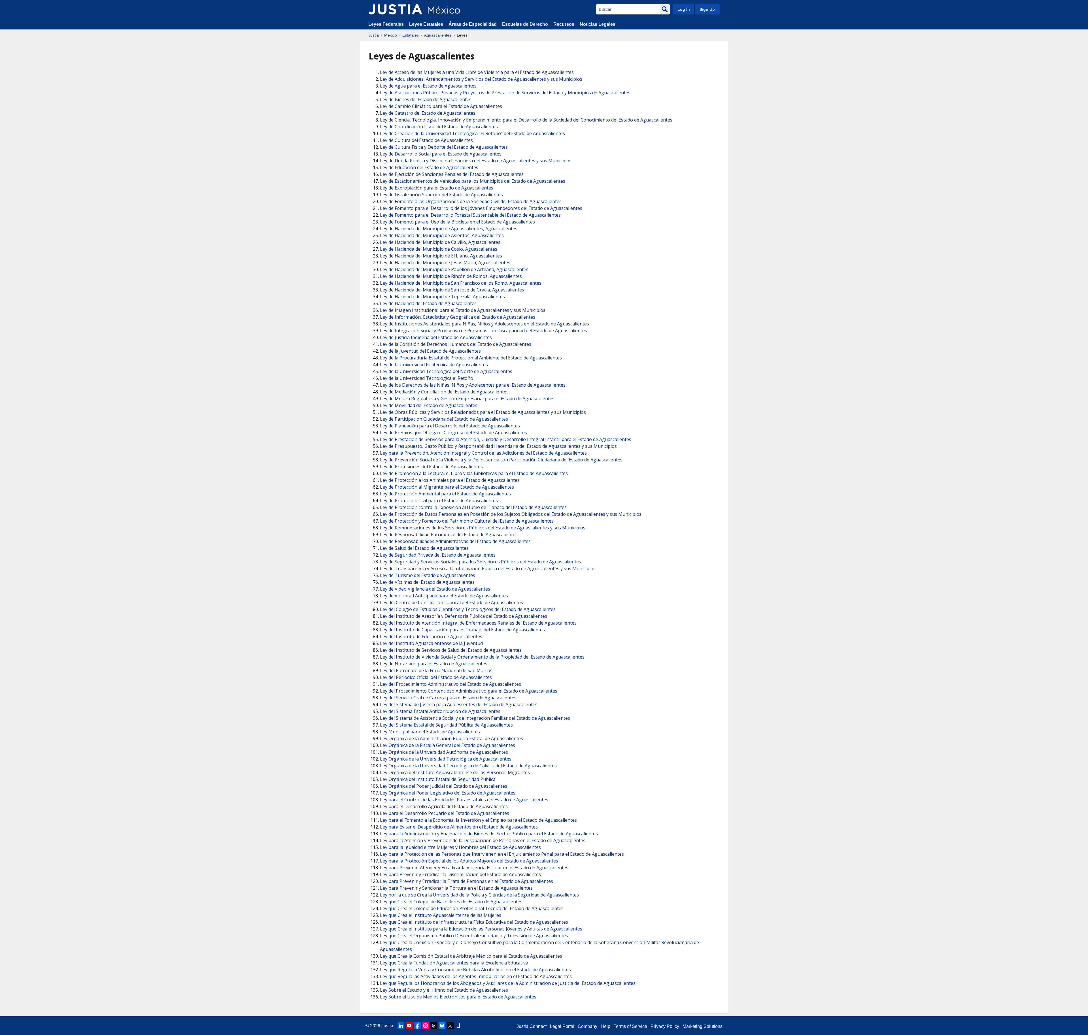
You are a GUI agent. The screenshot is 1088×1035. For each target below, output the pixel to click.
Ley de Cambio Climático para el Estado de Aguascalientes (441, 106)
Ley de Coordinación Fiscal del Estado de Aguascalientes (439, 126)
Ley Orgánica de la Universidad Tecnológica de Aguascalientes (445, 759)
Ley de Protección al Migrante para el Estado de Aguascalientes (447, 487)
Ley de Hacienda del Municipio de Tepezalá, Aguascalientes (442, 296)
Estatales (410, 35)
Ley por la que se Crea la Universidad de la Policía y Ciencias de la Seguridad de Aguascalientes (479, 895)
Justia (373, 35)
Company (587, 1026)
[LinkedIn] (401, 1025)
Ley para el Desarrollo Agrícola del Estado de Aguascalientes (444, 806)
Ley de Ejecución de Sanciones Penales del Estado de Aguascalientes (452, 174)
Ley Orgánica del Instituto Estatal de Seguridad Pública (438, 779)
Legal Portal (562, 1026)
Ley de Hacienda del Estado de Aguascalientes (428, 303)
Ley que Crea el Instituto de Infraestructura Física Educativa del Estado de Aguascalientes (474, 922)
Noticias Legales (597, 24)
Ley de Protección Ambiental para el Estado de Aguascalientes (445, 494)
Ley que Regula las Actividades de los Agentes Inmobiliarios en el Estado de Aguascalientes (476, 976)
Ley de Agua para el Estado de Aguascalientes (428, 86)
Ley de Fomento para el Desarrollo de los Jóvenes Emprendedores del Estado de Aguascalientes (481, 208)
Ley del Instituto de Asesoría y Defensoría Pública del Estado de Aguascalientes (463, 616)
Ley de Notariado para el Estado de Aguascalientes (433, 664)
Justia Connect (532, 1026)
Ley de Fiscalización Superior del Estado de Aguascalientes (441, 194)
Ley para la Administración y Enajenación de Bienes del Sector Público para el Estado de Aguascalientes (489, 833)
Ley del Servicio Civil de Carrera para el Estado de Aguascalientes (448, 698)
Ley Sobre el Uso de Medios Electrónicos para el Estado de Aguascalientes (458, 997)
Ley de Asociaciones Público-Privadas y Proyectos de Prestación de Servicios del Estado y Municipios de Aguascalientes (505, 93)
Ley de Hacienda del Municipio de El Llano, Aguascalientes (441, 256)
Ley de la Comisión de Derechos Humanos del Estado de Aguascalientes (455, 344)
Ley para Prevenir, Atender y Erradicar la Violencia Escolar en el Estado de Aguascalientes (474, 867)
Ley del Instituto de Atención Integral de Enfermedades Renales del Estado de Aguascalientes (478, 623)
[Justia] (395, 9)
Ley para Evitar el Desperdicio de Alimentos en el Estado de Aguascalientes (459, 827)
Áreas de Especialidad (473, 24)
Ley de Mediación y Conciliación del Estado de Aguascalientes (444, 392)
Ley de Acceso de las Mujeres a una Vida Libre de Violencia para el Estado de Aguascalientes (477, 72)
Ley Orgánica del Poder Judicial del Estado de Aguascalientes (443, 786)
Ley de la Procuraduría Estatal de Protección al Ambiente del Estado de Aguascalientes (471, 358)
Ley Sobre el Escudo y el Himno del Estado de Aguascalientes (444, 990)
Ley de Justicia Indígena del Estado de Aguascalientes (436, 337)
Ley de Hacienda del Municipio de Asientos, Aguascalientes (442, 235)
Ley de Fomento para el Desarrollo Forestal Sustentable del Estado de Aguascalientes (470, 215)
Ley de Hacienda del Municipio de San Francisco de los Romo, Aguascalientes (460, 283)
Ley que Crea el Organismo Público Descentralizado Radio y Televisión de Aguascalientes (474, 935)
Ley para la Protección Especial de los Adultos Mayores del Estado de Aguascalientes (469, 861)
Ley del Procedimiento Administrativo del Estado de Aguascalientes (450, 684)
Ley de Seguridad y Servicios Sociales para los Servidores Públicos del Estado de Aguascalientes (480, 562)
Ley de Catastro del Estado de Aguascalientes (427, 113)
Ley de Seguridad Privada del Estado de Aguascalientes (438, 555)
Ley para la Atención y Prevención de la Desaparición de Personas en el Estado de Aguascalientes (482, 840)
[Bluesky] (442, 1025)
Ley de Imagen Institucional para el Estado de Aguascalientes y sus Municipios (462, 310)
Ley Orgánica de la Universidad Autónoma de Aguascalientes (444, 752)
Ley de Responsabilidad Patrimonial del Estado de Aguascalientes (449, 534)
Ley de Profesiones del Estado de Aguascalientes (431, 466)
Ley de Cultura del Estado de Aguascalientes (426, 140)
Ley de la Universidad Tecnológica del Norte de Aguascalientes (446, 371)
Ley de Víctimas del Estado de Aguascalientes (427, 582)
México (390, 35)
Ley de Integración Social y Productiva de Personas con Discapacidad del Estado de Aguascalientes (483, 330)
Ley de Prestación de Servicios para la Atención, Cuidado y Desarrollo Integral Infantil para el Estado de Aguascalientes (505, 439)
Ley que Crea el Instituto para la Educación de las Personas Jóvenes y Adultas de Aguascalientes (481, 929)
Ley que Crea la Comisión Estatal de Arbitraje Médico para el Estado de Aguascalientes (471, 956)
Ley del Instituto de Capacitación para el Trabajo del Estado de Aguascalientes (462, 630)
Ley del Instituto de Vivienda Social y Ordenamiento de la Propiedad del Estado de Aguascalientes (482, 657)
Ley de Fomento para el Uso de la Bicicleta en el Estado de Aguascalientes (457, 222)
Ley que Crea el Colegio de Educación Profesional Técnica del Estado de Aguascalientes (472, 908)
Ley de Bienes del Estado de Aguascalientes (425, 99)
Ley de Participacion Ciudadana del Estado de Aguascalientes (444, 419)
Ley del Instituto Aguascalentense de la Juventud (431, 643)
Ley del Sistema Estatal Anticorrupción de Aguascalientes (440, 711)
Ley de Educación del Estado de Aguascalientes (429, 167)
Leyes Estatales (426, 24)
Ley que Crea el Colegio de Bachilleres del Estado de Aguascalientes (451, 901)
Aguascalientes (437, 35)
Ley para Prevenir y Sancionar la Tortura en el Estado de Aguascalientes (456, 888)
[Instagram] (425, 1025)
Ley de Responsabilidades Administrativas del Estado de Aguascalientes (455, 541)
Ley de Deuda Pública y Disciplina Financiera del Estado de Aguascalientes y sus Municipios (475, 160)
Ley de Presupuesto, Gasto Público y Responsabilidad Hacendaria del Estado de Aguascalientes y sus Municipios (498, 446)
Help (605, 1026)
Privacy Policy (665, 1026)
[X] (450, 1025)
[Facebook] (417, 1025)
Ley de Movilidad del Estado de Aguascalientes (428, 405)
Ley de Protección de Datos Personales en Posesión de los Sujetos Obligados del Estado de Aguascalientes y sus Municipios (510, 514)
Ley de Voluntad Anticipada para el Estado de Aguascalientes (444, 596)
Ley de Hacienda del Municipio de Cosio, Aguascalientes (438, 249)
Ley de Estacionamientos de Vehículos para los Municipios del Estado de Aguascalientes (472, 181)
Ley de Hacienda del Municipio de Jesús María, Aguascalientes (445, 262)
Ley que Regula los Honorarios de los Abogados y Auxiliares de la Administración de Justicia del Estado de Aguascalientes (508, 983)
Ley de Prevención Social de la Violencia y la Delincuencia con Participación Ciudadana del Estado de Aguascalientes (501, 460)
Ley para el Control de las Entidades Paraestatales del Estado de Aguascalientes (464, 800)
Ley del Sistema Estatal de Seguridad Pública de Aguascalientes (446, 725)
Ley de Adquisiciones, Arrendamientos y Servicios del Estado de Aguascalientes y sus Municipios (481, 79)
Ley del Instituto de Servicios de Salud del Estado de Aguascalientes (451, 650)
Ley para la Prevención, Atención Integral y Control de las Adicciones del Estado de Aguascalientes (483, 453)
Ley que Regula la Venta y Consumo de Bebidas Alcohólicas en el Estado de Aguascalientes (475, 969)
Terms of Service (630, 1026)
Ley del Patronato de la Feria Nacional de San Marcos (436, 670)
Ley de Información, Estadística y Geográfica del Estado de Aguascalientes (457, 317)
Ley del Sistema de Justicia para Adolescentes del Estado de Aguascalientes (458, 704)
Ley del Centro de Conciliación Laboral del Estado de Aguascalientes (451, 602)
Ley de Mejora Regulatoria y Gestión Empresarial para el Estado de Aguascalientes (467, 398)
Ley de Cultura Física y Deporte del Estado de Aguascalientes (444, 147)
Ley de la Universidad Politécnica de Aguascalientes (434, 364)
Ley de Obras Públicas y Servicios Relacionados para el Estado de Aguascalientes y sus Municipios (483, 412)
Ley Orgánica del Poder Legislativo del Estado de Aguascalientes (447, 793)
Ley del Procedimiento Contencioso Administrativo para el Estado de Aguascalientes (468, 691)
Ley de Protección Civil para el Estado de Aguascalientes (439, 500)
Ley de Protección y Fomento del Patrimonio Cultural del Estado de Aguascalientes (467, 521)
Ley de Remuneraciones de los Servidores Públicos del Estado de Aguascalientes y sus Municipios (482, 528)
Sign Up (707, 9)
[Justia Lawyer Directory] (458, 1025)
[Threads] (433, 1025)
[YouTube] (409, 1025)
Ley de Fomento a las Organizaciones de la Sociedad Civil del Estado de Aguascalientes (471, 201)
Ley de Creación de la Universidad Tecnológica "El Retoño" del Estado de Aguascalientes (472, 133)
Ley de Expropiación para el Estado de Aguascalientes (436, 188)
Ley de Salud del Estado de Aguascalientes (424, 548)
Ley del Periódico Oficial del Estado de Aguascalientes (436, 677)
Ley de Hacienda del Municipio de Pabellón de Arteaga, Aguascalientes (454, 269)
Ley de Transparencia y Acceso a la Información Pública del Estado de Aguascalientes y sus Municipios (488, 568)
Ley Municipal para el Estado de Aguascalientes (430, 732)
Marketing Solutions (702, 1026)
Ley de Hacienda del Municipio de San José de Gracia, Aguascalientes (452, 290)
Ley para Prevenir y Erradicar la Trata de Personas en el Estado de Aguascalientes (466, 881)
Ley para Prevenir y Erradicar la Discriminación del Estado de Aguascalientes (460, 874)
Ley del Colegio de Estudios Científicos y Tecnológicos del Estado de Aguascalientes (468, 609)
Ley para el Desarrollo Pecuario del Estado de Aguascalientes (444, 813)
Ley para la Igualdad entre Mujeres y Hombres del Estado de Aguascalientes (460, 847)
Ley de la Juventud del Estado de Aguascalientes (430, 351)
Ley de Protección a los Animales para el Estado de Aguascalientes (450, 480)
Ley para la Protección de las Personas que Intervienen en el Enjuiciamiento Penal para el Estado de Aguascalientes (502, 854)
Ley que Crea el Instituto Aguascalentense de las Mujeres (440, 915)
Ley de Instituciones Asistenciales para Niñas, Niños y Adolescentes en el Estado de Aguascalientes (484, 324)
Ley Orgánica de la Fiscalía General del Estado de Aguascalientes (447, 745)
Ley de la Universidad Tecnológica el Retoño (426, 378)
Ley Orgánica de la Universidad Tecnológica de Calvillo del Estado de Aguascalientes (468, 766)
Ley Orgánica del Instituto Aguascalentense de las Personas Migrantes (455, 772)
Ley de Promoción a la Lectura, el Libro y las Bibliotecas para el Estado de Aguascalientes (474, 473)
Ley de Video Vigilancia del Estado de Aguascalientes (435, 589)
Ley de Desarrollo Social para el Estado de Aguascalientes (441, 154)
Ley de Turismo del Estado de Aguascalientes (427, 575)
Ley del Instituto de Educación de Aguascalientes (431, 636)
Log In (683, 9)
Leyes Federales (386, 24)
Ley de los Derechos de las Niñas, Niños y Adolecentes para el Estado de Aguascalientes (473, 385)
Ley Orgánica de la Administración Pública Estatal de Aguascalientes (451, 738)
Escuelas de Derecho (525, 24)
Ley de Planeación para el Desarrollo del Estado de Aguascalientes (450, 426)
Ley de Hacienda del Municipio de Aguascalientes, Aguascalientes (448, 228)
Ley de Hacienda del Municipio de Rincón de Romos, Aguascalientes (451, 276)
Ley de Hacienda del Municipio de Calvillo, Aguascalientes (440, 242)
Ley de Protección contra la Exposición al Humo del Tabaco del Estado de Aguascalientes (473, 507)
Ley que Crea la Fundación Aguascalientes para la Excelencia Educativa (454, 963)
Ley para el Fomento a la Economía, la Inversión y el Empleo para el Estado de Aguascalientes (478, 820)
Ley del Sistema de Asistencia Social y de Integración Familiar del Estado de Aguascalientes (475, 718)
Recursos (563, 24)
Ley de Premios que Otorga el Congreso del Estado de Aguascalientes (453, 432)
